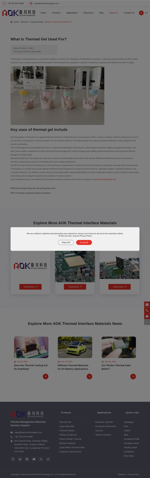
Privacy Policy (86, 236)
